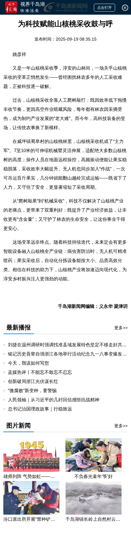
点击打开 (104, 7)
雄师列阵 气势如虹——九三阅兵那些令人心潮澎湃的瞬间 (31, 476)
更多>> (121, 327)
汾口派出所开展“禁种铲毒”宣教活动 (31, 519)
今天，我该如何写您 (28, 363)
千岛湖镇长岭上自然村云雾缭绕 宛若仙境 (94, 519)
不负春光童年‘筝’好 (93, 476)
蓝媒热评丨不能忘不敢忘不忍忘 (40, 372)
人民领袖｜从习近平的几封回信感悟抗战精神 (53, 399)
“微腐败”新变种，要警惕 (32, 390)
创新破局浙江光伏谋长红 (33, 381)
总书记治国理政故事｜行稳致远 (40, 408)
